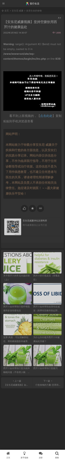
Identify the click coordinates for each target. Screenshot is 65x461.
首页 (6, 10)
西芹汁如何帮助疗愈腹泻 (45, 368)
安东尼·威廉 (17, 10)
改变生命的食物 (34, 10)
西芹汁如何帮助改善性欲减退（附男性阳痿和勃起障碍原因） (46, 310)
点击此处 (46, 116)
